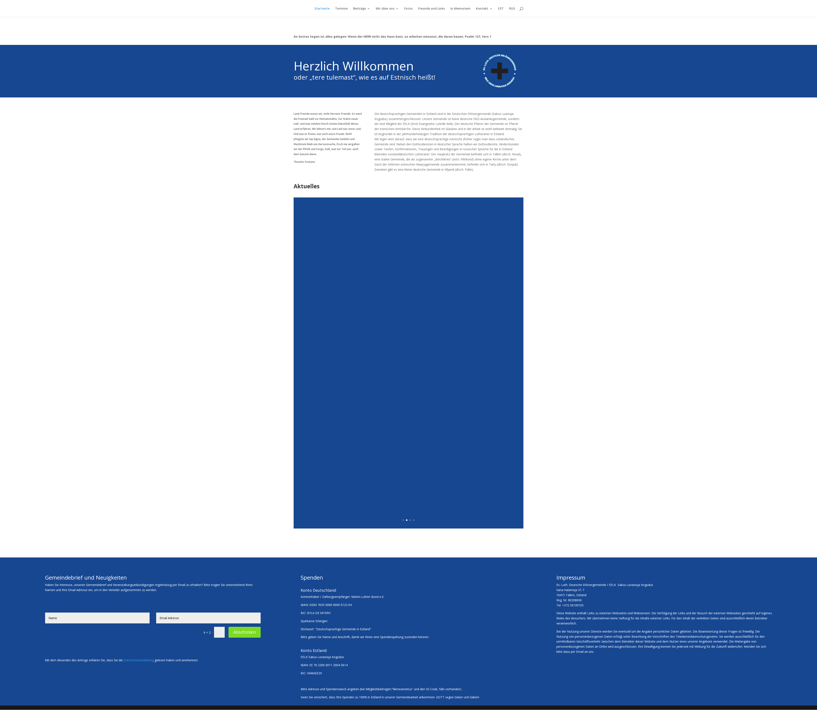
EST (501, 8)
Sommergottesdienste (408, 332)
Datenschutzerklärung (139, 660)
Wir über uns (385, 8)
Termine (341, 8)
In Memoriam (460, 8)
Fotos (408, 8)
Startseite (322, 8)
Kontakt (482, 8)
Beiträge (359, 8)
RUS (512, 8)
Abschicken (244, 632)
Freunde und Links (431, 8)
